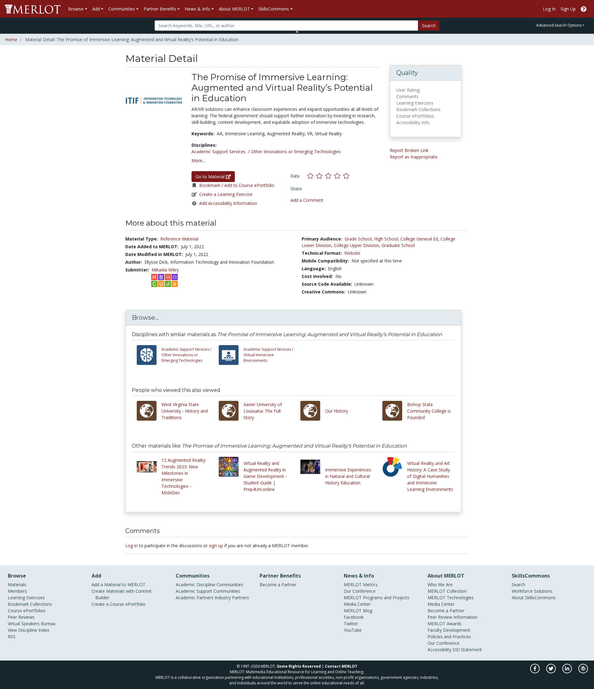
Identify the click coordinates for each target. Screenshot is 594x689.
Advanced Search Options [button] (559, 25)
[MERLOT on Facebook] (535, 671)
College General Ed (419, 239)
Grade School (358, 239)
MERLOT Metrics (361, 584)
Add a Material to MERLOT (118, 584)
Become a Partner (278, 584)
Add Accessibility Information (228, 203)
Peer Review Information (452, 617)
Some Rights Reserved (299, 666)
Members (17, 591)
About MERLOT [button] (234, 9)
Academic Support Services (219, 151)
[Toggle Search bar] (297, 31)
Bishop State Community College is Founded (429, 410)
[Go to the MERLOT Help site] (583, 9)
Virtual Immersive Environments (268, 355)
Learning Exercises (26, 597)
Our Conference (360, 591)
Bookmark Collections (30, 604)
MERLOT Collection (447, 591)
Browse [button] (76, 9)
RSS (11, 636)
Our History (336, 411)
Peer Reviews (21, 617)
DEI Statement (467, 649)
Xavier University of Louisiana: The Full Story (262, 410)
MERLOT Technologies (451, 597)
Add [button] (96, 9)
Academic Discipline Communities (209, 584)
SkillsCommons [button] (273, 9)
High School (386, 239)
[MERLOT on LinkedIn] (567, 671)
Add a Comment (307, 200)
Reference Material (179, 239)
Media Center (357, 604)
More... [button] (198, 160)
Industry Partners (232, 597)
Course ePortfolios (26, 610)
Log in (131, 545)
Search (429, 25)
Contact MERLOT (341, 666)
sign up (216, 545)
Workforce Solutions (532, 591)
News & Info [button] (197, 9)
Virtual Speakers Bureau (31, 623)
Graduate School (398, 245)
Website (352, 253)
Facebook (354, 617)
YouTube (353, 630)
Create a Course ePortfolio (118, 604)
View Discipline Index (28, 630)
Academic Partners (194, 597)
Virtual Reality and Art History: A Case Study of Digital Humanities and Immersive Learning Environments (430, 476)
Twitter (351, 623)
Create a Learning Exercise (225, 194)
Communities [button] (121, 9)
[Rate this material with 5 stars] (347, 175)
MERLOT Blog (358, 610)
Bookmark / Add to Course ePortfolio (236, 185)
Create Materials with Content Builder (122, 594)
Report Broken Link (409, 150)
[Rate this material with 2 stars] (320, 175)
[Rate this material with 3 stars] (329, 175)
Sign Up (568, 9)
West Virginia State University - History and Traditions (184, 410)
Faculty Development (449, 630)
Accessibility (439, 649)
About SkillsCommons (534, 597)
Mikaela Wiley (165, 270)
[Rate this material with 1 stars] (311, 175)
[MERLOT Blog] (583, 671)
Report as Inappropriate (413, 157)
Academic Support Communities (208, 591)
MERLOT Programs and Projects (376, 597)
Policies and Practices (449, 636)
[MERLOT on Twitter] (551, 671)
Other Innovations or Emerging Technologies (296, 151)
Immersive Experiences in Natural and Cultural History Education (348, 476)
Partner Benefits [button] (160, 9)
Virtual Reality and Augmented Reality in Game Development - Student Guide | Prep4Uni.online (265, 476)
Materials (17, 584)
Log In (549, 9)
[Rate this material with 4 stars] (338, 175)
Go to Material (211, 177)
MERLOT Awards (445, 623)
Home (11, 39)
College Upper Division (356, 245)
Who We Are (440, 584)
